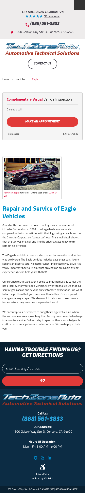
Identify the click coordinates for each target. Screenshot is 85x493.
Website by (42, 478)
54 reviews (52, 16)
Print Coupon (13, 134)
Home (5, 79)
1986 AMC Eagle (11, 192)
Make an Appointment (42, 121)
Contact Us (42, 63)
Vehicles (21, 79)
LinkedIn (49, 457)
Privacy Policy (42, 474)
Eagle (35, 79)
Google (35, 457)
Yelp (42, 457)
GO (42, 380)
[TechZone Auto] (42, 49)
